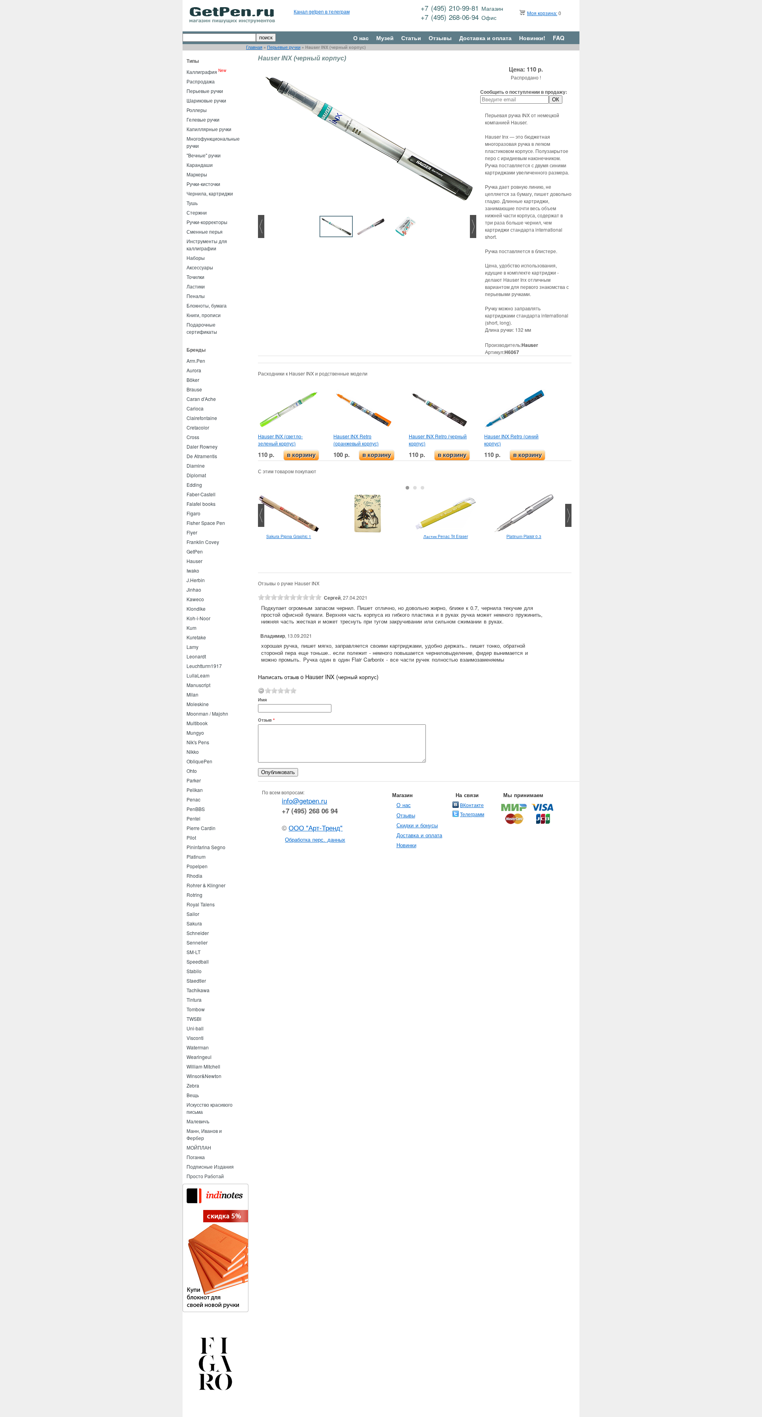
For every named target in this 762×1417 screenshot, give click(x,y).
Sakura (194, 923)
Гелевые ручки (203, 119)
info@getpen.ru (304, 800)
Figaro (193, 513)
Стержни (197, 212)
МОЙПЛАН (199, 1147)
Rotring (194, 894)
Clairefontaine (202, 417)
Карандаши (200, 164)
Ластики (196, 286)
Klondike (196, 608)
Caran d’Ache (201, 398)
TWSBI (194, 1018)
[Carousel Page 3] (422, 488)
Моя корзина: (542, 13)
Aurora (194, 370)
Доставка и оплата (485, 38)
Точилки (195, 276)
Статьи (411, 38)
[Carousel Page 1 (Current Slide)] (407, 488)
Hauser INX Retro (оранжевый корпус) (356, 440)
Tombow (196, 1009)
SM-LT (193, 952)
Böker (193, 379)
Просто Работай (205, 1176)
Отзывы (440, 38)
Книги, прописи (204, 315)
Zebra (193, 1085)
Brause (194, 389)
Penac (193, 799)
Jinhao (194, 589)
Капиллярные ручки (209, 129)
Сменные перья (205, 231)
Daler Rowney (202, 446)
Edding (194, 484)
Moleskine (198, 704)
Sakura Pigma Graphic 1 (288, 536)
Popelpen (197, 866)
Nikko (193, 751)
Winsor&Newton (204, 1075)
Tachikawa (198, 990)
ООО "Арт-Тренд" (316, 827)
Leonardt (196, 656)
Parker (194, 780)
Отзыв (266, 720)
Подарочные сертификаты (202, 328)
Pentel (193, 818)
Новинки (406, 845)
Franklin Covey (203, 541)
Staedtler (196, 980)
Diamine (196, 465)
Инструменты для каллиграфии (207, 245)
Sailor (193, 913)
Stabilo (194, 971)
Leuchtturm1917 (204, 665)
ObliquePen (199, 761)
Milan (192, 694)
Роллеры (197, 109)
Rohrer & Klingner (206, 885)
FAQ (558, 38)
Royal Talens (201, 904)
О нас (361, 38)
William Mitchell (203, 1066)
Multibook (197, 723)
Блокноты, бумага (207, 305)
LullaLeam (198, 675)
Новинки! (532, 38)
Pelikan (195, 789)
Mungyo (195, 732)
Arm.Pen (196, 360)
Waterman (198, 1047)
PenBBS (196, 808)
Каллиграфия (202, 71)
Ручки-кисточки (203, 183)
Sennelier (197, 942)
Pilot (191, 837)
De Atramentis (202, 456)
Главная (254, 47)
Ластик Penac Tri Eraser (445, 536)
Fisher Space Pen (206, 522)
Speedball (198, 961)
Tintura (194, 999)
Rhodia (194, 875)
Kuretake (196, 637)
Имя (262, 700)
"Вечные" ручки (204, 155)
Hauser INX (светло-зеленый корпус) (280, 440)
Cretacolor (198, 427)
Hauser (194, 561)
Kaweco (195, 599)
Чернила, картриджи (210, 193)
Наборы (196, 257)
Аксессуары (200, 267)
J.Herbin (196, 580)
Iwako (193, 570)
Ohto (192, 770)
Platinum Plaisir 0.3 (523, 536)
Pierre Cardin (201, 828)
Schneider (198, 932)
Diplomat (196, 475)
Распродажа (201, 81)
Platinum (196, 856)
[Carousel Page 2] (415, 488)
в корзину (301, 454)
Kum (191, 627)
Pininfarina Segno (206, 847)
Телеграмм (472, 814)
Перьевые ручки (283, 47)
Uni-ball (195, 1028)
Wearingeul (199, 1056)
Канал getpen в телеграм (322, 11)
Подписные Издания (210, 1166)
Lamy (192, 646)
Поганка (196, 1157)
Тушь (192, 202)
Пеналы (196, 295)
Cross (193, 437)
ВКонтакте (472, 804)
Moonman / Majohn (207, 713)
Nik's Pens (198, 742)
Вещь (193, 1095)
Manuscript (198, 684)
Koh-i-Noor (198, 618)
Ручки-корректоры (207, 222)
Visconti (195, 1037)
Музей (385, 38)
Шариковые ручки (206, 100)
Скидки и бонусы (417, 825)
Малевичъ (198, 1121)
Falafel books (201, 503)
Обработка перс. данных (315, 839)
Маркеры (197, 174)
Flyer (192, 532)
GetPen (195, 551)
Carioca (195, 408)
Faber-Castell (201, 494)
